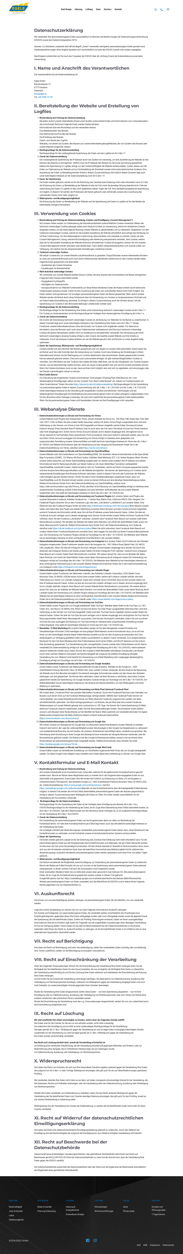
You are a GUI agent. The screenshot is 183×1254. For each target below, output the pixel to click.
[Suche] (155, 9)
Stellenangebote (16, 1219)
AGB (145, 1245)
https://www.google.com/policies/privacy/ (83, 785)
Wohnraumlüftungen (103, 1211)
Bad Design (66, 9)
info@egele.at (40, 94)
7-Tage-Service (158, 1214)
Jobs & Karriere (16, 1211)
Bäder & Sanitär (44, 1207)
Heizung (78, 9)
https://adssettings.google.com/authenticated (60, 788)
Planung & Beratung (46, 1211)
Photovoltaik (129, 1211)
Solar (98, 9)
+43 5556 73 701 (45, 97)
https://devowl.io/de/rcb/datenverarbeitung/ (93, 384)
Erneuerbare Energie (75, 1214)
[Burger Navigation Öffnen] (168, 9)
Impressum (155, 1245)
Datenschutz (168, 1245)
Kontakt (118, 9)
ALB (139, 1245)
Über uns (13, 1201)
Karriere (107, 9)
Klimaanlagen (100, 1207)
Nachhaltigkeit (15, 1207)
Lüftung (89, 9)
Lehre (11, 1215)
